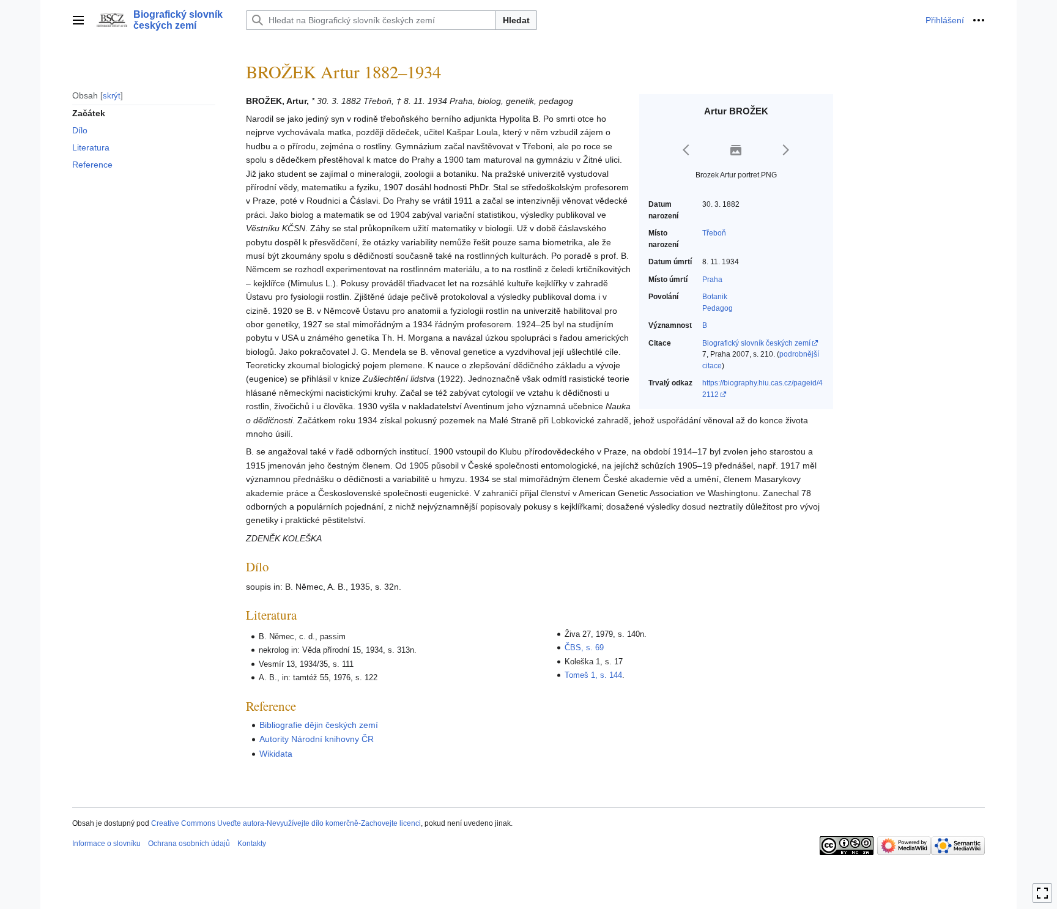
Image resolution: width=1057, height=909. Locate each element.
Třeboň (714, 233)
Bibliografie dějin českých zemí (318, 725)
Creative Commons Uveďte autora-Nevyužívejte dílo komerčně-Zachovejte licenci (286, 823)
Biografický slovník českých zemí (756, 343)
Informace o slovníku (106, 843)
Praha (712, 279)
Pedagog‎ (717, 308)
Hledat (516, 20)
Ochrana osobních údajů (189, 843)
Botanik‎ (714, 296)
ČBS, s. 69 (584, 647)
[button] (78, 20)
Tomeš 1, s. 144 (593, 675)
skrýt (112, 95)
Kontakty (251, 843)
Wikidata (275, 754)
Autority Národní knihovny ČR (316, 739)
